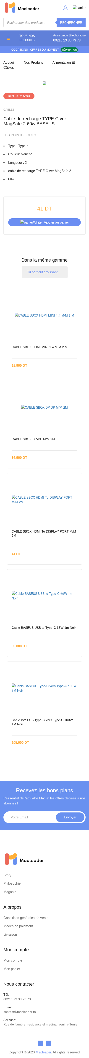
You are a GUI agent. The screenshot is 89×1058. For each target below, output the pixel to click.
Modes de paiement (18, 926)
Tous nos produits (27, 38)
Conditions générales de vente (25, 918)
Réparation (69, 50)
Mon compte (12, 960)
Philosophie (12, 883)
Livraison (10, 934)
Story (7, 875)
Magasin (9, 892)
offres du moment (44, 49)
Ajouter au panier (56, 222)
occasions (19, 49)
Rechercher (71, 22)
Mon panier (11, 969)
